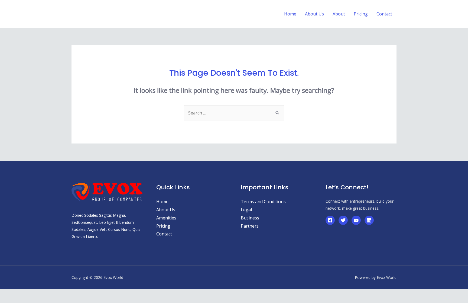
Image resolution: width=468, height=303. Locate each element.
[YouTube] (356, 220)
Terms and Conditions (263, 202)
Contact (164, 234)
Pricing (163, 226)
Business (250, 218)
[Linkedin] (369, 220)
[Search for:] (234, 113)
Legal (246, 210)
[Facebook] (330, 220)
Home (162, 202)
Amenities (166, 218)
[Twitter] (343, 220)
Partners (250, 226)
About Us (165, 210)
